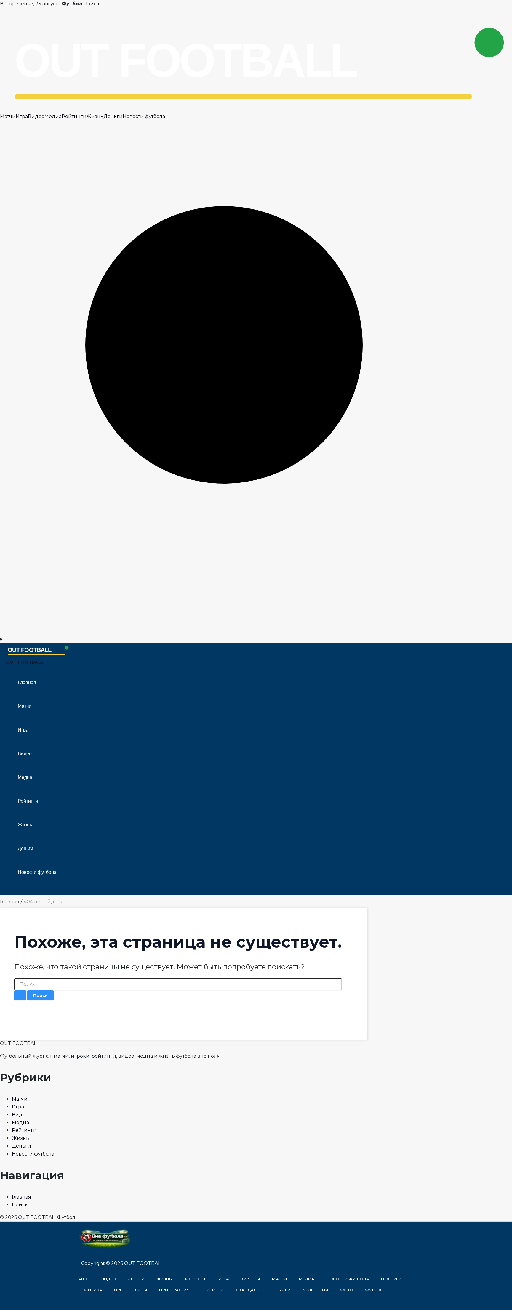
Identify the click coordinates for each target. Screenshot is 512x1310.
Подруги (391, 1278)
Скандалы (248, 1289)
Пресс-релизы (130, 1289)
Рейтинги (74, 116)
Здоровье (195, 1278)
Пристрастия (174, 1289)
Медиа (53, 116)
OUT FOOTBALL (25, 662)
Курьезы (250, 1278)
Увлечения (315, 1289)
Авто (83, 1278)
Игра (22, 116)
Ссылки (281, 1289)
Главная (27, 682)
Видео (36, 116)
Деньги (113, 116)
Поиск (92, 4)
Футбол (374, 1289)
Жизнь (94, 116)
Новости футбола (144, 116)
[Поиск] (256, 631)
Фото (346, 1289)
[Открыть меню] (256, 639)
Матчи (8, 116)
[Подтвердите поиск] (20, 995)
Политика (90, 1289)
